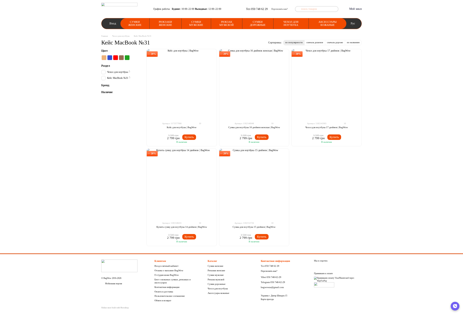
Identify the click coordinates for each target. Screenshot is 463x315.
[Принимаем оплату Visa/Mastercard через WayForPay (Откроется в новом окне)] (338, 279)
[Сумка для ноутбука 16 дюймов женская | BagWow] (254, 84)
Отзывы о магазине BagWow (168, 270)
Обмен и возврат (162, 300)
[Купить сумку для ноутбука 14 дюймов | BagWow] (182, 184)
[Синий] (109, 57)
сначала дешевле (314, 42)
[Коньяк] (104, 57)
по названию (353, 42)
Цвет (104, 50)
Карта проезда (267, 299)
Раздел (105, 65)
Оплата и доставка (163, 291)
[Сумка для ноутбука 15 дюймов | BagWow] (254, 184)
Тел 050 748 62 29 (257, 9)
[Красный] (115, 57)
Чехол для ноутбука (290, 23)
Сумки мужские (196, 23)
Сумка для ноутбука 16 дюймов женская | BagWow (254, 127)
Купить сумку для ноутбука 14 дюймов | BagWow (181, 227)
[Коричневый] (121, 57)
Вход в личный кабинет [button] (166, 266)
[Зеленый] (127, 57)
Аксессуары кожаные (327, 23)
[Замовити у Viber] (455, 306)
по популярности (294, 42)
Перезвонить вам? (279, 9)
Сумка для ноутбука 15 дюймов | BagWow (254, 227)
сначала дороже (335, 42)
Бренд (105, 85)
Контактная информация (166, 287)
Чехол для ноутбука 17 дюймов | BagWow (326, 127)
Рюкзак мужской (226, 23)
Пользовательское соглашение (169, 296)
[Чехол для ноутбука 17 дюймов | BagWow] (327, 84)
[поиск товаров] (298, 9)
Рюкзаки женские (165, 23)
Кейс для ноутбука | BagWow (181, 127)
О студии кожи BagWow (166, 275)
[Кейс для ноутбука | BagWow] (182, 84)
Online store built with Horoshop (115, 308)
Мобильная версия (113, 283)
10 (199, 123)
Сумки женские (134, 23)
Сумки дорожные (258, 23)
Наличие (107, 92)
